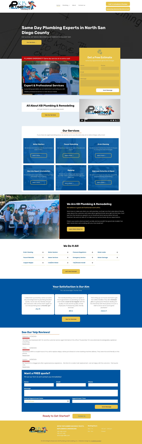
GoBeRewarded (96, 441)
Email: (82, 72)
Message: (83, 79)
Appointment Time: (79, 398)
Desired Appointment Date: (33, 398)
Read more (26, 344)
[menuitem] (58, 5)
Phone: (103, 65)
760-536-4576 (61, 431)
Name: (82, 65)
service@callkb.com (63, 435)
